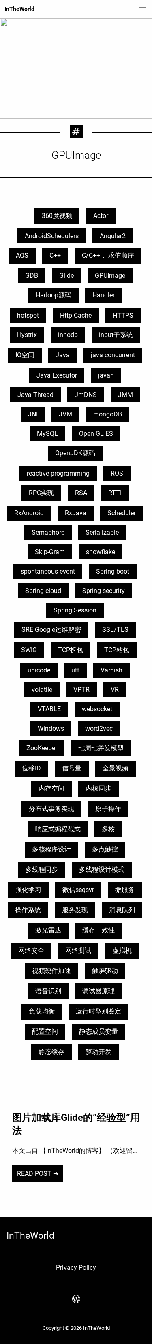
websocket (97, 709)
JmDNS (86, 395)
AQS (22, 255)
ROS (117, 473)
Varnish (111, 670)
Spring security (103, 591)
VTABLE (49, 709)
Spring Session (75, 610)
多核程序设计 (51, 849)
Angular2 (113, 236)
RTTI (115, 493)
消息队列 (122, 910)
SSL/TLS (115, 630)
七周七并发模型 (101, 748)
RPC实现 (41, 493)
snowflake (100, 552)
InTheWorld (19, 9)
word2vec (99, 728)
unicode (39, 670)
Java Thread (35, 395)
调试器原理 (98, 991)
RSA (81, 493)
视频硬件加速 (51, 971)
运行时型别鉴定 (98, 1011)
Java (63, 355)
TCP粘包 (116, 650)
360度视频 (57, 216)
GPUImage (110, 275)
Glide (66, 275)
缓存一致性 (98, 930)
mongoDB (107, 414)
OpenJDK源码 (75, 453)
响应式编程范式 (58, 829)
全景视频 (115, 768)
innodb (68, 335)
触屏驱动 (105, 971)
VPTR (81, 689)
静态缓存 (51, 1052)
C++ (55, 255)
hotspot (28, 315)
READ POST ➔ (37, 1174)
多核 (108, 829)
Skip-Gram (50, 552)
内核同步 (98, 788)
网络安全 (31, 950)
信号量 (71, 768)
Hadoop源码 (53, 295)
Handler (103, 295)
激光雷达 (48, 930)
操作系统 (28, 910)
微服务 (125, 890)
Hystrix (27, 335)
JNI (33, 414)
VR (115, 689)
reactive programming (58, 473)
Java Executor (56, 375)
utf (75, 670)
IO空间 (24, 355)
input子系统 (116, 335)
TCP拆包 (70, 650)
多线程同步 (42, 869)
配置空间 (45, 1031)
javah (106, 375)
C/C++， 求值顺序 (108, 255)
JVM (65, 414)
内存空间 (51, 788)
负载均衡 (42, 1011)
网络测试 (78, 950)
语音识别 (48, 991)
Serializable (102, 532)
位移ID (31, 768)
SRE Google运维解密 (51, 630)
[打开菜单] (143, 9)
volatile (42, 689)
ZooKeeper (41, 748)
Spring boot (112, 571)
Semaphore (48, 532)
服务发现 (75, 910)
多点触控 (105, 849)
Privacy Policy (76, 1267)
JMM (125, 395)
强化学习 (28, 890)
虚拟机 (122, 950)
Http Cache (76, 315)
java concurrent (113, 355)
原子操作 (108, 809)
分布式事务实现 (51, 809)
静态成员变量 (98, 1031)
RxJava (75, 513)
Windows (51, 728)
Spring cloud (43, 591)
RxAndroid (29, 513)
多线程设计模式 (101, 869)
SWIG (29, 650)
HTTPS (123, 315)
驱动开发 (98, 1052)
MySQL (47, 433)
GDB (31, 275)
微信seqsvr (78, 890)
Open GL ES (96, 433)
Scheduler (121, 513)
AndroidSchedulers (52, 236)
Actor (100, 216)
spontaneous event (48, 571)
